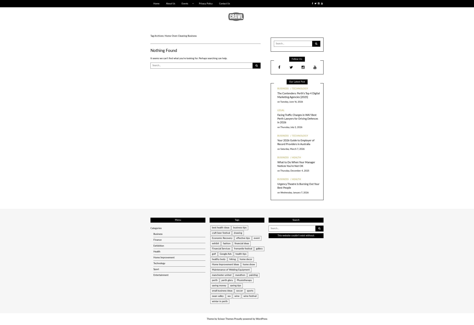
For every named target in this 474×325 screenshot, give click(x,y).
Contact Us (224, 4)
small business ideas (222, 291)
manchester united (221, 275)
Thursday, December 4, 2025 (294, 171)
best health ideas (220, 228)
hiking (232, 259)
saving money (219, 285)
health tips (241, 254)
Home (156, 4)
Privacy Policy (206, 4)
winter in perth (220, 301)
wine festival (250, 296)
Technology (300, 89)
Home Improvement (164, 257)
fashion (227, 243)
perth (215, 280)
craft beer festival (221, 233)
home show (249, 264)
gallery (259, 249)
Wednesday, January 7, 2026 (294, 193)
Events (185, 4)
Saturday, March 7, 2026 (292, 149)
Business (283, 89)
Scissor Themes (226, 319)
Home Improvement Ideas (225, 264)
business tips (240, 228)
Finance (157, 240)
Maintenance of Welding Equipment (231, 270)
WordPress (261, 319)
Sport (156, 269)
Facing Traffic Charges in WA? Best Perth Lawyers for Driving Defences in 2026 (297, 119)
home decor (246, 259)
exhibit (215, 243)
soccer (239, 291)
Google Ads (226, 254)
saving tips (235, 285)
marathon (240, 275)
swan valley (218, 296)
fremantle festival (243, 249)
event (257, 238)
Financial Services (221, 249)
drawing (238, 233)
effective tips (243, 238)
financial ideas (242, 243)
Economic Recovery (222, 238)
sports (250, 291)
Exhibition (158, 246)
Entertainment (160, 275)
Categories (156, 228)
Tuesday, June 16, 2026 (291, 102)
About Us (170, 4)
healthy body (219, 259)
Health (296, 158)
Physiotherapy (244, 280)
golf (214, 254)
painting (253, 275)
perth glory (227, 280)
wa (228, 296)
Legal (281, 110)
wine (236, 296)
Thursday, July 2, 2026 (291, 127)
